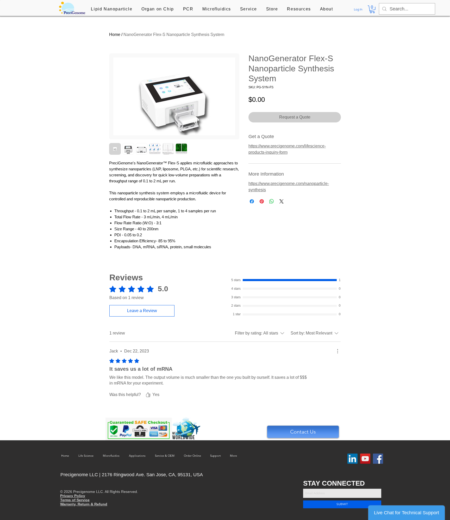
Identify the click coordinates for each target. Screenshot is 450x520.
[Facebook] (378, 459)
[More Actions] (337, 351)
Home (114, 34)
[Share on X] (281, 201)
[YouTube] (365, 459)
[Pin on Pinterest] (262, 201)
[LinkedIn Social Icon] (352, 459)
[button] (111, 9)
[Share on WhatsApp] (271, 201)
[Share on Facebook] (252, 201)
